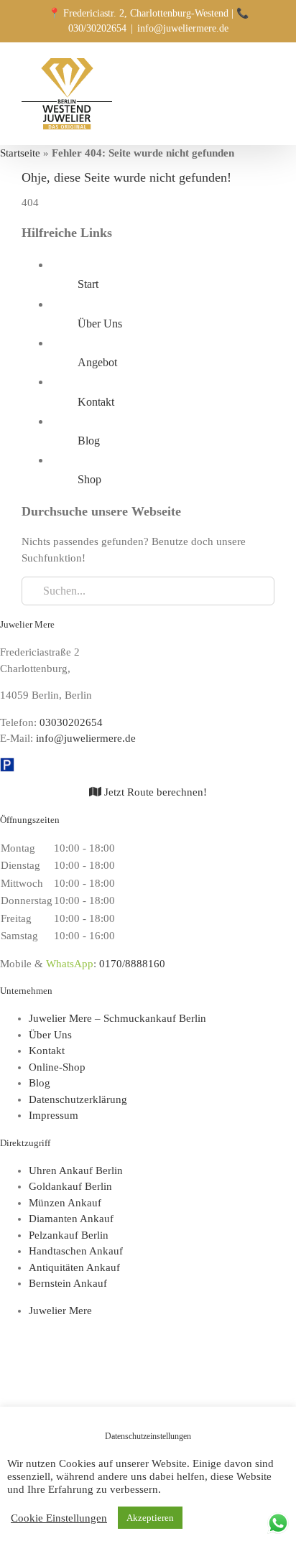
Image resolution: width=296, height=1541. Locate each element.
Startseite (20, 153)
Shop (89, 479)
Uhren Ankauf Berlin (76, 1170)
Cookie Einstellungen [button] (59, 1518)
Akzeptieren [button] (150, 1517)
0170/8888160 (132, 963)
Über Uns (100, 323)
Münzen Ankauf (65, 1203)
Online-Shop (57, 1067)
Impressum (53, 1115)
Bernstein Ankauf (68, 1283)
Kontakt (96, 402)
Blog (89, 440)
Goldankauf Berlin (70, 1186)
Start (88, 284)
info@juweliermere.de (182, 28)
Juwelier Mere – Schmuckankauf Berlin (117, 1018)
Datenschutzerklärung (78, 1099)
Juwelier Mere (60, 1310)
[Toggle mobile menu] (268, 67)
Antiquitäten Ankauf (74, 1267)
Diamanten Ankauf (71, 1218)
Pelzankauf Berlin (68, 1235)
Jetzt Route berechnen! (154, 792)
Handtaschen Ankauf (76, 1251)
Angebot (97, 362)
